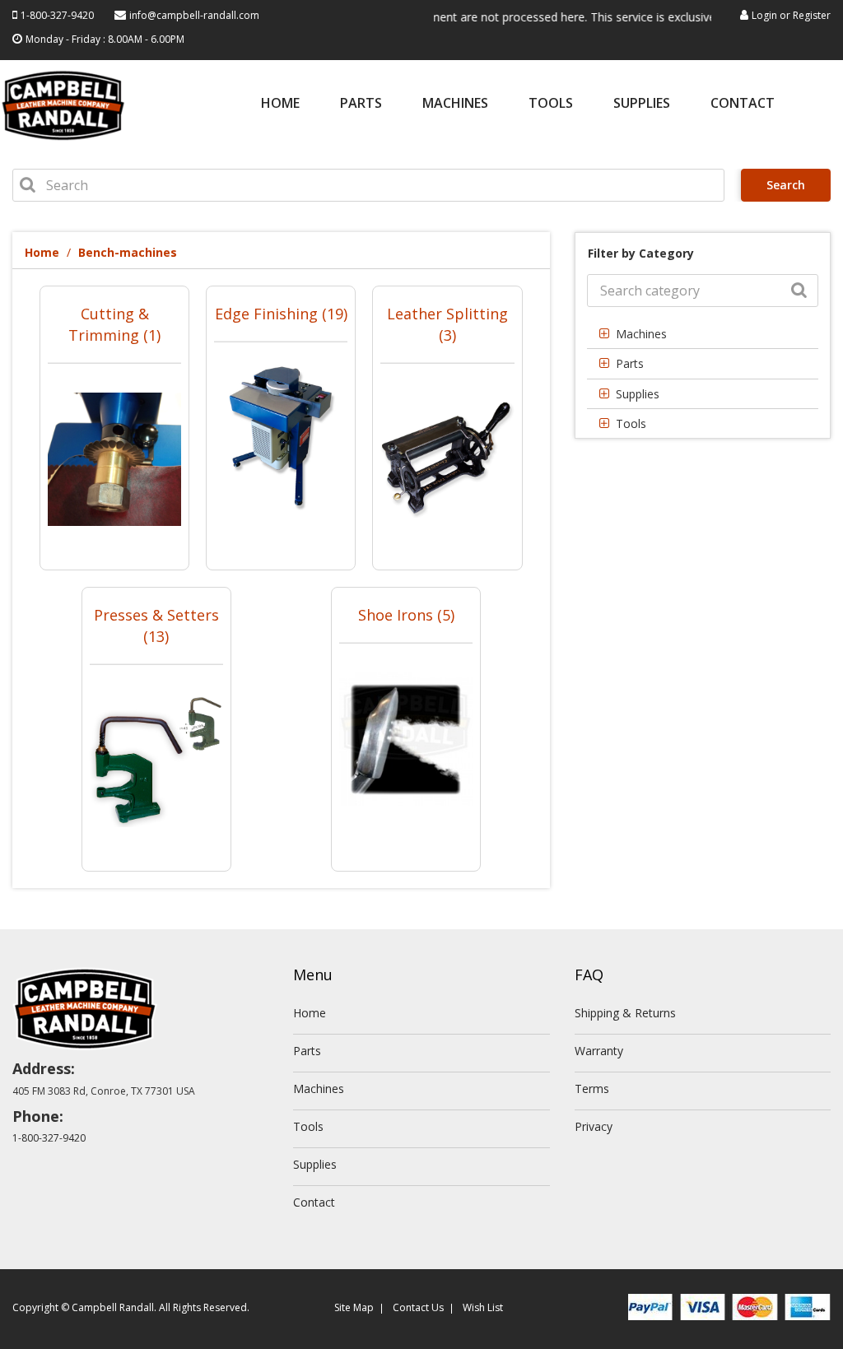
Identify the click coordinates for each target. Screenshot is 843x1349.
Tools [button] (631, 423)
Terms (592, 1088)
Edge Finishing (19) (281, 313)
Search (785, 185)
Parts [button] (630, 363)
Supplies (641, 104)
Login (764, 15)
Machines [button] (641, 334)
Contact (742, 104)
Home (280, 104)
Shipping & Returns (625, 1013)
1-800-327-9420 (57, 15)
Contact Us (418, 1307)
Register (812, 15)
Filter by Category (641, 253)
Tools (551, 104)
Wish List (483, 1307)
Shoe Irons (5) (406, 615)
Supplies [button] (637, 394)
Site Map (354, 1307)
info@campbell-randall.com (194, 15)
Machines (455, 104)
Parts (361, 104)
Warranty (599, 1050)
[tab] (702, 333)
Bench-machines (127, 252)
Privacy (593, 1126)
